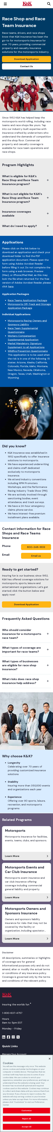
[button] (26, 180)
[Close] (49, 1059)
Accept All (26, 1127)
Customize (26, 1110)
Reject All (26, 1119)
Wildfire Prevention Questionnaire (28, 351)
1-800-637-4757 (12, 1013)
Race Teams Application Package (27, 300)
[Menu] (3, 1037)
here (10, 286)
